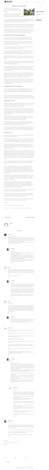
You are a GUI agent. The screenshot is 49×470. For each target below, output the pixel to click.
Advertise (39, 1)
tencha (18, 155)
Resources (27, 1)
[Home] (8, 2)
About (36, 1)
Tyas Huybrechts (13, 248)
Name (5, 457)
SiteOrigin (31, 467)
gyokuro (16, 56)
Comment (5, 444)
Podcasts (32, 1)
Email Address (38, 14)
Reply (11, 297)
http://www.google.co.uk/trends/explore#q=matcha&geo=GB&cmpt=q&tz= (16, 339)
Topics (23, 1)
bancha (14, 121)
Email (15, 457)
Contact (44, 1)
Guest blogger (11, 223)
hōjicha (17, 121)
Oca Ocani (9, 234)
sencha (23, 56)
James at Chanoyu (10, 327)
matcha (8, 15)
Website (26, 457)
